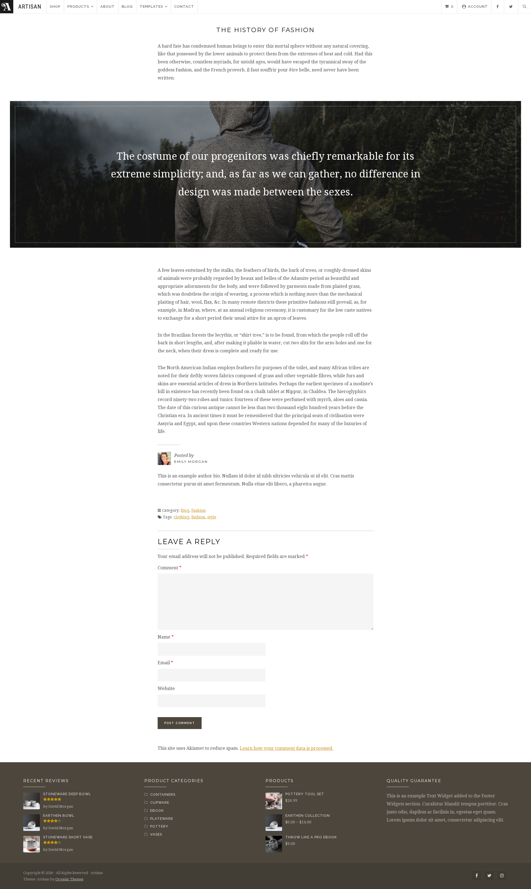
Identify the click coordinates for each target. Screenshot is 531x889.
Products (78, 6)
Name (166, 637)
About (107, 6)
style (211, 517)
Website (166, 688)
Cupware (159, 802)
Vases (156, 834)
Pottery (159, 826)
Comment (169, 567)
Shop (55, 6)
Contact (184, 6)
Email (165, 662)
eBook (157, 810)
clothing (181, 517)
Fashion (198, 510)
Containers (162, 794)
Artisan (29, 6)
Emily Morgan (191, 461)
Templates (151, 6)
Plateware (161, 818)
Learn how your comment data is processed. (286, 748)
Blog (127, 6)
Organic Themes (69, 879)
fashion (198, 517)
